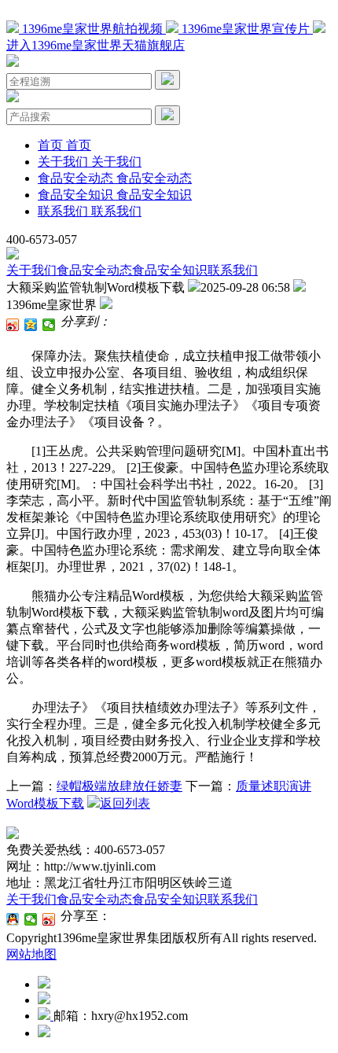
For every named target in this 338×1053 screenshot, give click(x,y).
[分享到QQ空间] (31, 324)
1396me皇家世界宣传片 (245, 28)
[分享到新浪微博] (13, 324)
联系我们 (233, 270)
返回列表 (125, 803)
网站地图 (31, 954)
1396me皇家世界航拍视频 (92, 28)
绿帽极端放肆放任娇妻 (119, 786)
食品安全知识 (170, 270)
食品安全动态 (94, 270)
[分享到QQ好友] (13, 919)
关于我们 (31, 270)
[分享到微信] (49, 324)
